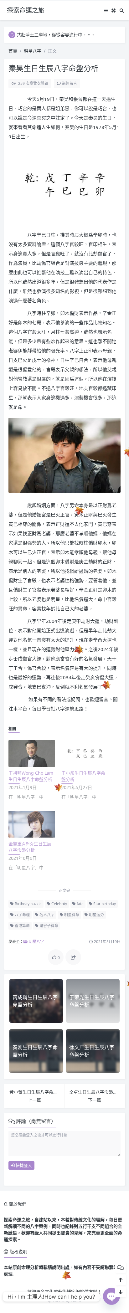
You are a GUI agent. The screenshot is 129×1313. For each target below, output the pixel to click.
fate (80, 903)
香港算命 (22, 925)
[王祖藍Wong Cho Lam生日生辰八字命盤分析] (31, 753)
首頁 (12, 51)
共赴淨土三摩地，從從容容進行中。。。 (56, 35)
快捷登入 (23, 1165)
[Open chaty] (111, 1293)
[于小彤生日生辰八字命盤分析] (84, 753)
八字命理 (22, 914)
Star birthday (104, 903)
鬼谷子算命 (48, 925)
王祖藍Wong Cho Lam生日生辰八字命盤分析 (30, 776)
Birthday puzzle (28, 903)
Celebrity (58, 903)
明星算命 (71, 914)
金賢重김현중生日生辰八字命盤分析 (29, 847)
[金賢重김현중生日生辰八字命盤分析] (31, 824)
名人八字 (46, 914)
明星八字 (32, 51)
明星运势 (96, 914)
